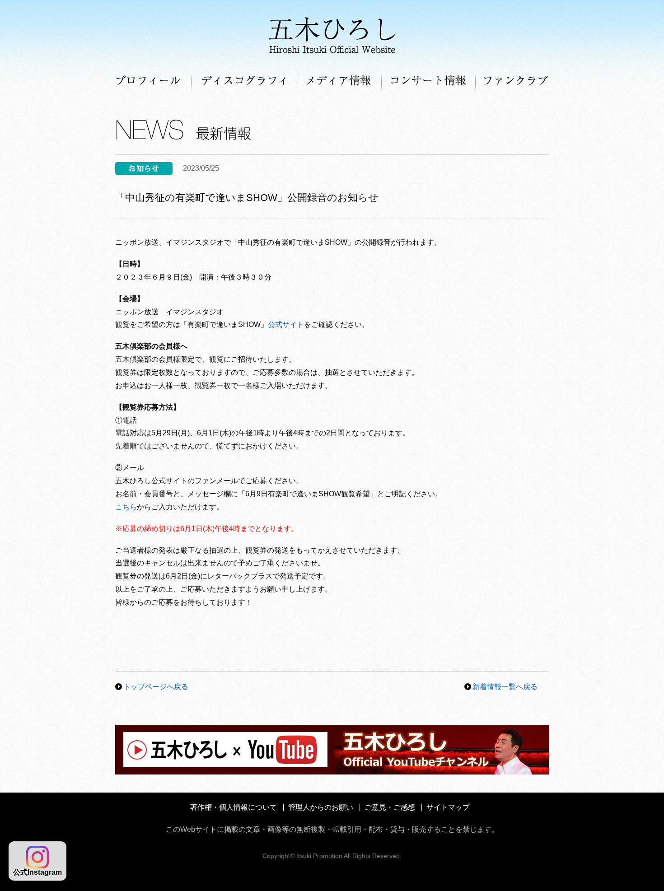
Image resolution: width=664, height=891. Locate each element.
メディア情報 (340, 81)
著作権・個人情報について (233, 807)
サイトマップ (448, 807)
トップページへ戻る (155, 686)
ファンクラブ (512, 81)
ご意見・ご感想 (390, 807)
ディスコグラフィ (245, 81)
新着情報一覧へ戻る (505, 686)
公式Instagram (37, 872)
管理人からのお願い (320, 807)
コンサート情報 (429, 81)
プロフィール (153, 81)
